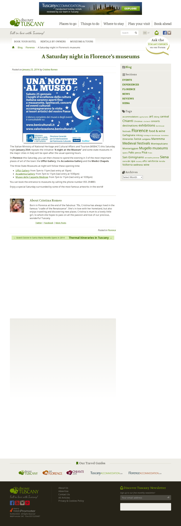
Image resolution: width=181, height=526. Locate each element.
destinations (130, 125)
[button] (157, 32)
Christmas (138, 121)
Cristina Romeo (50, 69)
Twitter (38, 222)
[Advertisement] (90, 429)
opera (125, 153)
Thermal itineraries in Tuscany (89, 238)
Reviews (128, 98)
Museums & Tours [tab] (81, 41)
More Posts (60, 222)
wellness (138, 164)
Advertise (63, 491)
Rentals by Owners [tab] (53, 41)
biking (156, 117)
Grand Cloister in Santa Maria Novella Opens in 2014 (40, 237)
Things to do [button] (90, 23)
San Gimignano (133, 157)
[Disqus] (63, 278)
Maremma (158, 139)
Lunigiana (146, 139)
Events (127, 79)
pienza (138, 152)
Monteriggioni (130, 148)
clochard (146, 121)
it (149, 32)
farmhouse (160, 126)
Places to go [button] (67, 23)
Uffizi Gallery (22, 170)
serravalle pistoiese (152, 158)
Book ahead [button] (162, 23)
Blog (20, 47)
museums (160, 148)
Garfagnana (128, 135)
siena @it (126, 161)
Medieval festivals (136, 143)
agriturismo (143, 117)
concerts (155, 121)
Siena (126, 103)
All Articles (64, 497)
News (126, 93)
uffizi (144, 161)
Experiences (130, 84)
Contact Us (64, 494)
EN (145, 32)
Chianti (127, 121)
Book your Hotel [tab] (25, 41)
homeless (164, 135)
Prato (150, 153)
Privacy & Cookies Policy (71, 500)
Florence (30, 47)
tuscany (139, 161)
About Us (63, 487)
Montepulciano (159, 143)
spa (133, 161)
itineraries (127, 139)
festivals (126, 131)
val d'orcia (153, 161)
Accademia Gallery (25, 173)
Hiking (139, 135)
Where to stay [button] (113, 23)
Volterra (127, 164)
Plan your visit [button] (139, 23)
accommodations (130, 116)
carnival (164, 116)
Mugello (145, 148)
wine (146, 164)
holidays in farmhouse (152, 135)
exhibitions (147, 125)
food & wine (157, 131)
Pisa (144, 152)
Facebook (48, 222)
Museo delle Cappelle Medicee (32, 177)
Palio (131, 152)
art (151, 116)
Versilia (162, 161)
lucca (137, 139)
